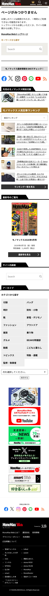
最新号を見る (24, 254)
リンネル (8, 562)
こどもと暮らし (34, 347)
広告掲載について (9, 541)
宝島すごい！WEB (30, 576)
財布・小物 (32, 309)
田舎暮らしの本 (10, 576)
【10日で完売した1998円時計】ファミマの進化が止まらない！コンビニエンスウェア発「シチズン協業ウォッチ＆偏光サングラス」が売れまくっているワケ (31, 152)
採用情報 (35, 532)
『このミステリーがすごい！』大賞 (11, 581)
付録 (5, 302)
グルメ (6, 340)
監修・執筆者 (9, 362)
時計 (5, 309)
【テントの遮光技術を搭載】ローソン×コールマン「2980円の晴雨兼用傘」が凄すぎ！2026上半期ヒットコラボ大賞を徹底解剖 (32, 127)
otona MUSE (28, 566)
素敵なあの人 (28, 559)
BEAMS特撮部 (34, 340)
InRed (26, 549)
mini (6, 559)
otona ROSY (28, 562)
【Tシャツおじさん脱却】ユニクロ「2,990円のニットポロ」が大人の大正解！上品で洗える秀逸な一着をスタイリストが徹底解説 (31, 177)
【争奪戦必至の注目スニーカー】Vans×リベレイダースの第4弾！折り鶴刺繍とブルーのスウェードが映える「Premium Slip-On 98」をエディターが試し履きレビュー (32, 164)
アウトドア (32, 325)
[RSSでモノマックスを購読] (43, 509)
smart (7, 573)
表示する (24, 378)
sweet (26, 552)
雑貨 (5, 332)
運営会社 (26, 532)
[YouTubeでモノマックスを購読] (38, 80)
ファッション (9, 325)
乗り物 (30, 332)
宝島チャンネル (10, 549)
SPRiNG (8, 566)
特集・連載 (32, 355)
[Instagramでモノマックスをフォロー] (17, 80)
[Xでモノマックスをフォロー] (10, 80)
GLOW (7, 569)
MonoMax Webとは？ (11, 532)
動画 (5, 347)
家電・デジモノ (34, 317)
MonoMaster (28, 573)
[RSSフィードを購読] (45, 80)
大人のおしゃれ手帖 (11, 553)
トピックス (8, 355)
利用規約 (26, 537)
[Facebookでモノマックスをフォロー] (4, 80)
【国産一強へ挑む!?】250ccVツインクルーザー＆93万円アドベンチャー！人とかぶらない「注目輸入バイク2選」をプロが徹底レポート (31, 139)
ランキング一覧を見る (24, 186)
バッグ (30, 302)
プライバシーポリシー (11, 537)
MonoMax (27, 569)
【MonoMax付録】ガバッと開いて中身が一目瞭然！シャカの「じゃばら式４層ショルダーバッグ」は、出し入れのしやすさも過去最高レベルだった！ (31, 97)
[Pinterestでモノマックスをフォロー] (24, 80)
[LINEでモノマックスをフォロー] (31, 80)
